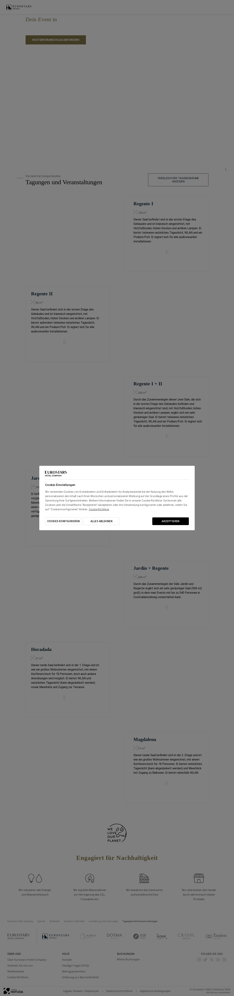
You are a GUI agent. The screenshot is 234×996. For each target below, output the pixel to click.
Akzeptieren (171, 521)
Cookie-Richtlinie (99, 509)
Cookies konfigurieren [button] (63, 521)
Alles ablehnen (101, 521)
